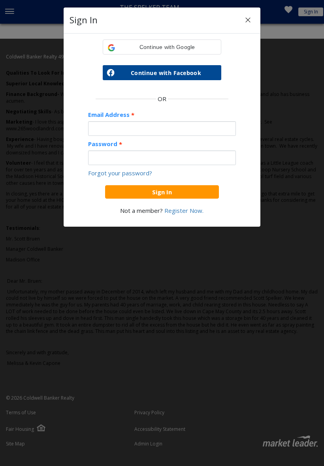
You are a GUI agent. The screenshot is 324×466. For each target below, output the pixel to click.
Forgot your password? (120, 173)
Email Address (111, 115)
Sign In (162, 192)
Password (105, 144)
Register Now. (183, 210)
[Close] (247, 20)
